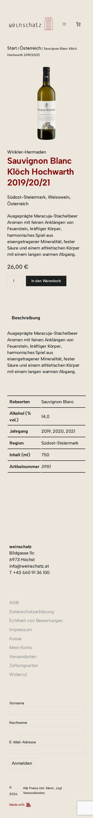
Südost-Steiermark (26, 197)
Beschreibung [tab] (26, 317)
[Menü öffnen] (64, 24)
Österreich (30, 48)
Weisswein (58, 197)
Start (12, 48)
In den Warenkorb (46, 281)
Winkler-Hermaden (26, 152)
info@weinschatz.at (29, 566)
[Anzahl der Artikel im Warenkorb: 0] (78, 24)
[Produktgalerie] (46, 103)
